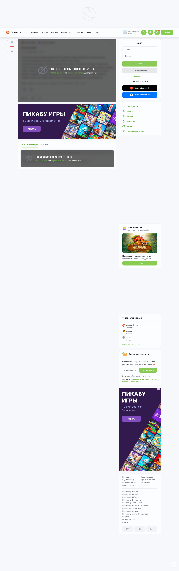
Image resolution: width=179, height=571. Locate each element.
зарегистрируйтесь (59, 161)
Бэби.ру (125, 522)
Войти (167, 32)
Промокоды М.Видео (130, 497)
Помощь (125, 477)
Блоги (89, 32)
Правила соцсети (148, 477)
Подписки (65, 32)
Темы (97, 32)
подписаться (148, 370)
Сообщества (78, 32)
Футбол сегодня (128, 520)
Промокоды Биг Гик (130, 492)
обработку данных (141, 379)
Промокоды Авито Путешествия (135, 514)
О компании (145, 483)
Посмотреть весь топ (131, 344)
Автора (44, 144)
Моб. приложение (129, 485)
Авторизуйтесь (41, 161)
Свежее (54, 32)
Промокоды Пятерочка (131, 500)
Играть (140, 263)
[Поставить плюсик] (12, 41)
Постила (125, 517)
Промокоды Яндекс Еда (131, 508)
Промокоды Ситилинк (131, 511)
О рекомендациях (148, 480)
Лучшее (44, 32)
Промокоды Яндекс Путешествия (135, 506)
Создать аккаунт (140, 70)
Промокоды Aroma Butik (132, 503)
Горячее (34, 32)
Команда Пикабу (129, 483)
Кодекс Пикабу (128, 480)
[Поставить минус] (12, 52)
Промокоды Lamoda (130, 494)
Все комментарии (30, 144)
